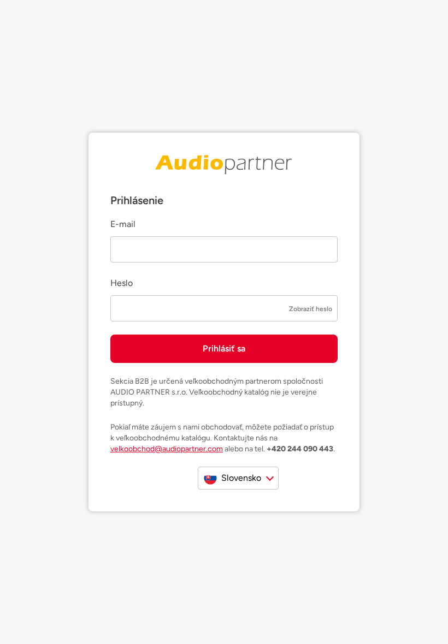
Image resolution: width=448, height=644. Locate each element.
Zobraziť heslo (310, 309)
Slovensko (241, 478)
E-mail (122, 224)
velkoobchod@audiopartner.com (166, 449)
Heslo (121, 283)
